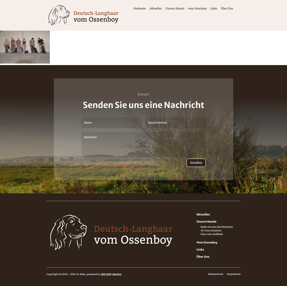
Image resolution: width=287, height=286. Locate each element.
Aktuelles (156, 9)
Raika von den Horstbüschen (217, 227)
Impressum (234, 275)
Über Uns (227, 9)
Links (213, 9)
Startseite (140, 9)
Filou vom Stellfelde (212, 235)
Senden (196, 162)
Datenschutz (215, 275)
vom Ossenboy (197, 9)
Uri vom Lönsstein (211, 231)
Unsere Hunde (174, 9)
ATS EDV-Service (111, 274)
